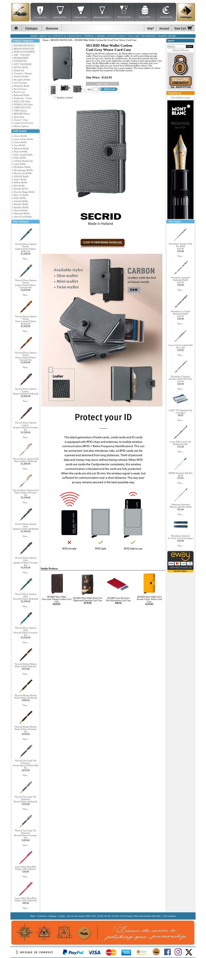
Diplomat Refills (21, 148)
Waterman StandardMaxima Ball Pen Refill (180, 505)
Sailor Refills (20, 198)
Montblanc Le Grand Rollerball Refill (180, 312)
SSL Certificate (169, 916)
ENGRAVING (20, 61)
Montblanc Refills (22, 167)
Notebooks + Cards (23, 98)
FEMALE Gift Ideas (23, 104)
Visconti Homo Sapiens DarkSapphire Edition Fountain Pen (25, 561)
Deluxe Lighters (21, 126)
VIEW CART (133, 36)
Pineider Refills (21, 188)
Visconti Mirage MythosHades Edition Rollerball (25, 696)
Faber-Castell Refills (23, 154)
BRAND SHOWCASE (24, 48)
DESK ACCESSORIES (24, 51)
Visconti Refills (21, 210)
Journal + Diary (21, 120)
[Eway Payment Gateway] (180, 571)
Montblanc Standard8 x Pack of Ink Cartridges (180, 537)
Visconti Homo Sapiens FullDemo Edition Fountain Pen (25, 492)
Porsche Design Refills (24, 192)
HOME (34, 36)
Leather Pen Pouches (23, 123)
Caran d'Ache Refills (23, 139)
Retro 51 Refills (21, 195)
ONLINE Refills (21, 176)
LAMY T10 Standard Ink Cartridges (180, 411)
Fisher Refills (20, 157)
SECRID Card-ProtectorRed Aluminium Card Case (118, 599)
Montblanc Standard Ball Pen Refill (180, 245)
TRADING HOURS (167, 36)
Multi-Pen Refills (22, 86)
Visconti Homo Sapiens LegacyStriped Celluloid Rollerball (25, 391)
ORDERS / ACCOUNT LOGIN (111, 36)
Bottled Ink (19, 70)
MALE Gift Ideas (22, 101)
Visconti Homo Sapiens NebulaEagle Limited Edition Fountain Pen (25, 284)
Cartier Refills (20, 142)
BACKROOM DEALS (24, 45)
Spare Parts (19, 117)
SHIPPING (89, 36)
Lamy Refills (20, 164)
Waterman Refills (22, 213)
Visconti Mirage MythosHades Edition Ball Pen (25, 665)
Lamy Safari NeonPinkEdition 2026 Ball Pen (25, 867)
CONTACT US (59, 36)
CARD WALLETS (22, 107)
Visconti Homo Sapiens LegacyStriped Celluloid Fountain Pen (25, 426)
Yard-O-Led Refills (23, 216)
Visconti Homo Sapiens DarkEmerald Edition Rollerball (25, 596)
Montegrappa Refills (23, 170)
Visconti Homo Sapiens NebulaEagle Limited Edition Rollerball (25, 247)
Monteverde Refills (23, 173)
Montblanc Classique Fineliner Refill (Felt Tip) (180, 377)
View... (26, 258)
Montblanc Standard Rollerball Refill (180, 278)
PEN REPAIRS (148, 36)
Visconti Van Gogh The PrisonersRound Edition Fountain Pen (25, 834)
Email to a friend (65, 97)
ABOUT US (44, 36)
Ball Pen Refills (21, 67)
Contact (61, 916)
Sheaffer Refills (21, 204)
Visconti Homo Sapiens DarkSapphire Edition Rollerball (25, 526)
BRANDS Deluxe (22, 113)
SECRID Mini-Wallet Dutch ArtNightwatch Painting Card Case (87, 599)
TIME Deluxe (20, 110)
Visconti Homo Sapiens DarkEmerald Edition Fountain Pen (25, 631)
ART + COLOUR (22, 55)
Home (45, 40)
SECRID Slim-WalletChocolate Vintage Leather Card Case (56, 599)
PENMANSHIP (21, 58)
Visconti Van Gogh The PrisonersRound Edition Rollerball (25, 799)
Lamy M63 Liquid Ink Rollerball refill (180, 442)
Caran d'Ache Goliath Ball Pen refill (180, 346)
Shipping (52, 916)
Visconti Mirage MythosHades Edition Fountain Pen (25, 729)
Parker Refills (20, 179)
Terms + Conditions (38, 916)
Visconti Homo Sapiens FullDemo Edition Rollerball (25, 460)
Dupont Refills (20, 151)
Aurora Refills (20, 136)
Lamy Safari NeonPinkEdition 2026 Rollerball (26, 899)
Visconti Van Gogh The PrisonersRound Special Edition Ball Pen (25, 764)
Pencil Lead (19, 92)
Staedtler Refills (21, 207)
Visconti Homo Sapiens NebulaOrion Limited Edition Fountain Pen (25, 356)
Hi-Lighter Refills (22, 79)
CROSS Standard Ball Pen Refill (181, 474)
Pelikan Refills (20, 182)
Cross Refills (19, 145)
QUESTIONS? (75, 36)
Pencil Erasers (20, 89)
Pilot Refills (19, 185)
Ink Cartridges (20, 82)
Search (189, 46)
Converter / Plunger (23, 73)
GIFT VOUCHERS (22, 64)
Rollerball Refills (21, 95)
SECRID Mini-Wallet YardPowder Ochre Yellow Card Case (149, 599)
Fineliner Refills (21, 76)
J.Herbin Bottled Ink (23, 161)
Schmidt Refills (21, 201)
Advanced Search (180, 50)
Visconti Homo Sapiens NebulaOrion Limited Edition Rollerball (25, 320)
